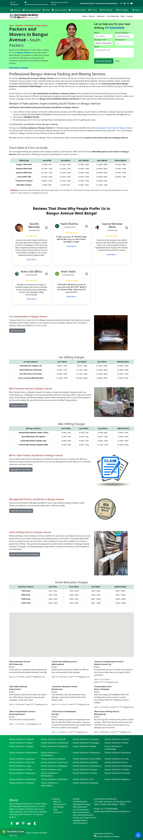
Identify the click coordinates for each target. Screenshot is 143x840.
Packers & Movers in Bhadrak (21, 783)
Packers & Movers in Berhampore (23, 752)
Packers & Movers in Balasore (117, 779)
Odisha (137, 10)
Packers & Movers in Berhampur (23, 779)
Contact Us (58, 812)
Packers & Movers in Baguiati (21, 739)
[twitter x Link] (17, 823)
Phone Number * (122, 33)
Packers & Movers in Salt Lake (21, 762)
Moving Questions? (33, 10)
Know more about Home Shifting (25, 554)
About (91, 16)
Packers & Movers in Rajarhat (85, 762)
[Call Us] (138, 835)
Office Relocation (80, 807)
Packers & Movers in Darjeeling (54, 746)
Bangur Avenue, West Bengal (59, 3)
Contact (129, 16)
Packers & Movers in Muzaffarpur (87, 766)
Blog (123, 16)
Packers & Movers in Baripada (85, 783)
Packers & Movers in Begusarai (22, 773)
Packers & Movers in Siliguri (21, 743)
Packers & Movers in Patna (116, 762)
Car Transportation (81, 809)
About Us (17, 10)
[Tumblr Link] (34, 823)
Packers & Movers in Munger (85, 769)
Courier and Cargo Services (82, 817)
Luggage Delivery (80, 820)
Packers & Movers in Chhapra (117, 769)
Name (96, 33)
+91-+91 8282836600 (109, 808)
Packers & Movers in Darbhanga (118, 766)
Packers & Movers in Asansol (117, 739)
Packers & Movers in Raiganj (21, 746)
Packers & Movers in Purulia (116, 759)
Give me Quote (103, 60)
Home (84, 16)
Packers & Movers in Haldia (116, 743)
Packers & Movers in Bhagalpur (54, 766)
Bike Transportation (81, 812)
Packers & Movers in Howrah (53, 739)
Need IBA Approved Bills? (21, 511)
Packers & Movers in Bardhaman (55, 743)
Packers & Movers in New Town (54, 762)
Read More (31, 259)
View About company (18, 67)
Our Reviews (58, 807)
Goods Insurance (80, 823)
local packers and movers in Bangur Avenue (114, 128)
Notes (96, 46)
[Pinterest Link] (23, 823)
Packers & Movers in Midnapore (86, 752)
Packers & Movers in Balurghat (118, 752)
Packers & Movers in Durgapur (86, 739)
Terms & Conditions (78, 10)
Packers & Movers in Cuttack (85, 773)
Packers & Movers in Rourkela (117, 773)
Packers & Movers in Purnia (21, 769)
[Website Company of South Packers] (106, 836)
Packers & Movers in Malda (84, 746)
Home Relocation (80, 801)
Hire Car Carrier (17, 330)
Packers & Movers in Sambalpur (54, 779)
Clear (117, 61)
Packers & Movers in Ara (51, 769)
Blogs (47, 10)
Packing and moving (81, 804)
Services (100, 16)
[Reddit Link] (29, 823)
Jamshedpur (123, 10)
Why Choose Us (60, 804)
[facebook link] (11, 823)
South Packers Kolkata (29, 833)
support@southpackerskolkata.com (37, 4)
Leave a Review (60, 10)
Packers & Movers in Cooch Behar (87, 759)
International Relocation (82, 815)
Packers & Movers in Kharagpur (86, 743)
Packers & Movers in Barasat (53, 759)
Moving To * (120, 39)
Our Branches (113, 16)
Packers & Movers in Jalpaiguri (22, 759)
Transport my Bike (18, 405)
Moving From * (100, 39)
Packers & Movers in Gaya (20, 766)
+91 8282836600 (14, 3)
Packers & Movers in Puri (83, 779)
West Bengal (107, 10)
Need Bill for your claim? (21, 469)
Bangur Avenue (24, 52)
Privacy (94, 10)
